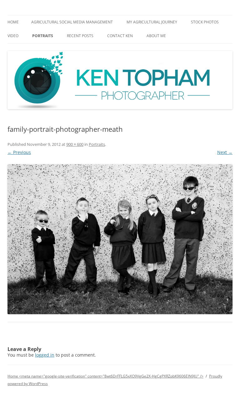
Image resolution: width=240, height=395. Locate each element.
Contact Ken (120, 35)
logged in (44, 355)
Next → (224, 152)
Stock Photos (205, 22)
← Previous (19, 152)
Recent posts (80, 35)
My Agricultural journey (152, 22)
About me (156, 35)
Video (13, 35)
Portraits (42, 35)
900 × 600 (74, 144)
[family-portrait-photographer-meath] (120, 239)
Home (13, 22)
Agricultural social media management (72, 22)
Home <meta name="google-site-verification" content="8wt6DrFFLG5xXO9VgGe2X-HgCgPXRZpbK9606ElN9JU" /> (105, 376)
